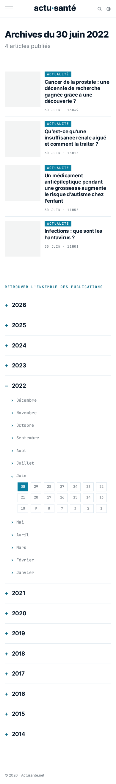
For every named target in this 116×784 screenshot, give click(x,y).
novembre (26, 412)
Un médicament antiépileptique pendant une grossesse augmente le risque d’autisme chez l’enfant (75, 188)
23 (88, 486)
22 (101, 486)
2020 (19, 613)
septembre (27, 437)
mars (21, 547)
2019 (18, 633)
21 (23, 497)
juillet (25, 463)
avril (22, 535)
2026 (19, 305)
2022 (19, 385)
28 (49, 486)
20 (36, 497)
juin (21, 475)
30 (23, 486)
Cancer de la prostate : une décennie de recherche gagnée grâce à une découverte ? (77, 91)
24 (75, 486)
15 (75, 497)
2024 (19, 345)
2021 (18, 593)
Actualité (58, 74)
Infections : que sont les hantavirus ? (74, 234)
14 (88, 497)
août (21, 450)
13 (101, 497)
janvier (25, 572)
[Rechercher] (99, 9)
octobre (25, 425)
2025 (19, 325)
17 (49, 497)
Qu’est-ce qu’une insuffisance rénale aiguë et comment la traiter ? (75, 137)
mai (20, 522)
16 (62, 497)
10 (23, 508)
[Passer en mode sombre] (108, 9)
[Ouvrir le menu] (9, 9)
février (25, 560)
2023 (19, 365)
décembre (26, 400)
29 (36, 486)
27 (62, 486)
